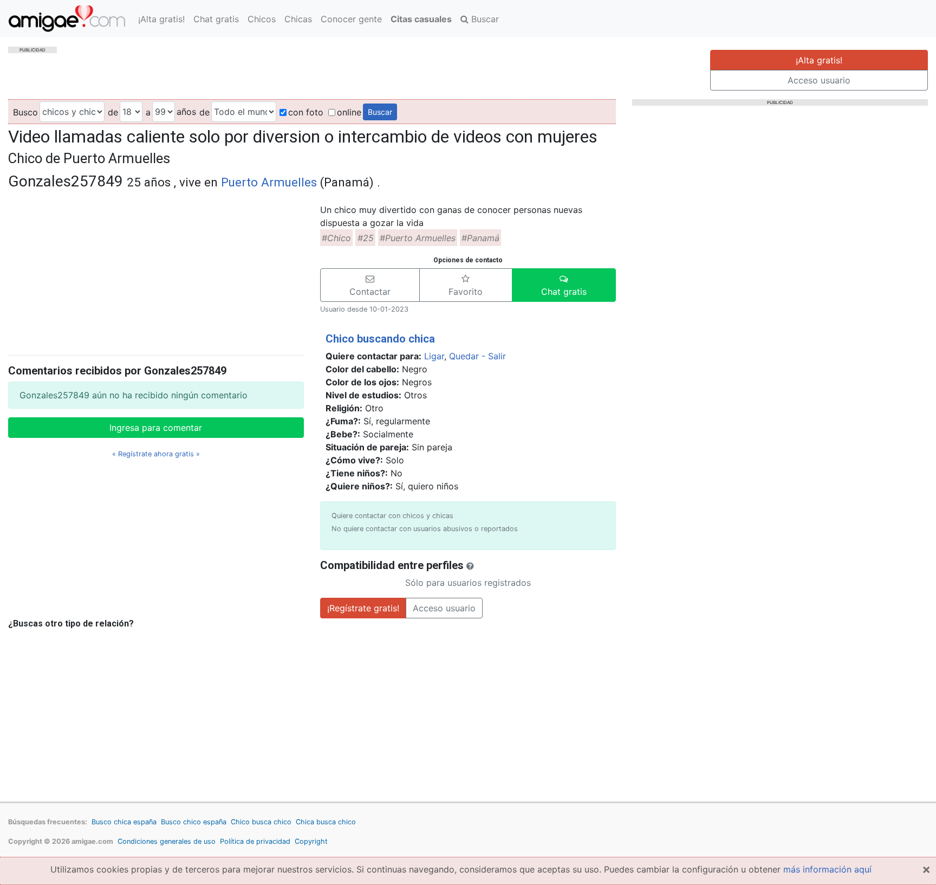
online (349, 112)
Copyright (311, 841)
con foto (305, 112)
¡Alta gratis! (161, 19)
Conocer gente (351, 19)
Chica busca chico (326, 822)
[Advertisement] (156, 270)
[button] (370, 285)
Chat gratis (216, 19)
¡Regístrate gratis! (363, 608)
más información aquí (827, 869)
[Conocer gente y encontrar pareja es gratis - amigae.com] (67, 18)
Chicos (262, 19)
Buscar (484, 19)
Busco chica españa (124, 822)
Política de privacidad (255, 841)
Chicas (298, 19)
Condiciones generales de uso (167, 841)
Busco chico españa (193, 822)
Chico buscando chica (380, 338)
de (113, 112)
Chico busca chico (261, 822)
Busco (25, 112)
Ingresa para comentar (155, 427)
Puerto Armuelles (269, 182)
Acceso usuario (819, 80)
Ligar (434, 356)
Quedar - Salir (477, 356)
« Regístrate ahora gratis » (156, 454)
